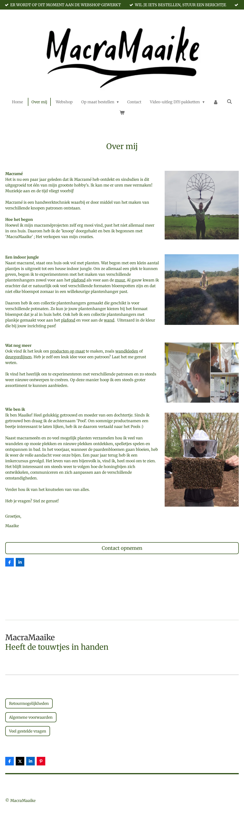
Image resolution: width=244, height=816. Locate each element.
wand (109, 320)
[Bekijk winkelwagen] (122, 112)
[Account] (215, 102)
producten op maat (67, 351)
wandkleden (126, 351)
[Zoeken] (229, 101)
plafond (78, 280)
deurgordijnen (18, 356)
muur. (120, 280)
